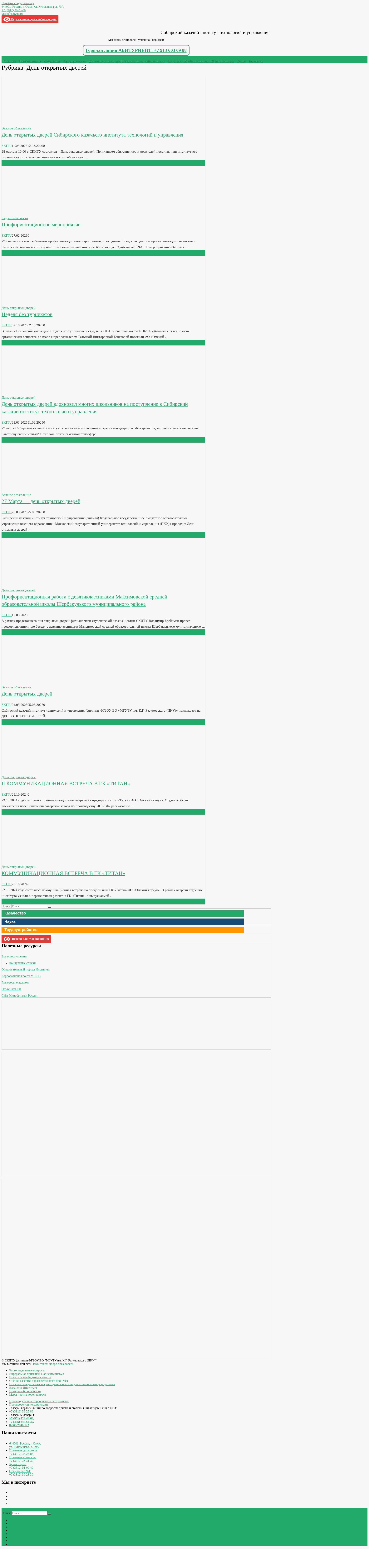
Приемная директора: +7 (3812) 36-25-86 (23, 1452)
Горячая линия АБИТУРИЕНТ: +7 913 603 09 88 (136, 50)
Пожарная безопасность (25, 1391)
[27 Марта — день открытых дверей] (30, 489)
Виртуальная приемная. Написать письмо (36, 1373)
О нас (241, 61)
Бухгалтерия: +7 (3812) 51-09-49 (21, 1466)
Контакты (256, 61)
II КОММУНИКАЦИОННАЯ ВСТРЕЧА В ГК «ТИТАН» (66, 783)
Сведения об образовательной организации (200, 61)
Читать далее (11, 163)
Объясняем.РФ (11, 989)
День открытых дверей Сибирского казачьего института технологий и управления (92, 135)
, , (25, 1445)
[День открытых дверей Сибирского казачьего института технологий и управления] (30, 122)
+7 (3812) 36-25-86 (14, 10)
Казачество (15, 913)
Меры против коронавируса (27, 1394)
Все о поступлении (14, 956)
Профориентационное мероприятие (41, 224)
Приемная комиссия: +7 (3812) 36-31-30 (22, 1459)
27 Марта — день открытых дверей (41, 501)
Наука (9, 921)
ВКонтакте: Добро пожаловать (53, 1363)
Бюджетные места (15, 218)
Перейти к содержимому (18, 3)
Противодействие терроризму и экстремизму (39, 1401)
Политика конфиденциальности (30, 1377)
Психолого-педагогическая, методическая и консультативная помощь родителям (62, 1384)
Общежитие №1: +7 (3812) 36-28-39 (21, 1472)
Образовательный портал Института (26, 969)
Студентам (52, 61)
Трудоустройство (20, 930)
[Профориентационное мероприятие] (30, 212)
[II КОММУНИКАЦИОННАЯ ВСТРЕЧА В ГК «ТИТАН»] (30, 771)
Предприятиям (74, 61)
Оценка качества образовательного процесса (38, 1380)
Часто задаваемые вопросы (27, 1370)
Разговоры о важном (15, 982)
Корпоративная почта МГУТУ (21, 976)
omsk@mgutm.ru (12, 13)
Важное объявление (16, 128)
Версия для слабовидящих (29, 938)
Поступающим (30, 61)
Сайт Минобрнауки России (19, 995)
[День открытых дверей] (30, 681)
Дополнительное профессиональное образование (126, 61)
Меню (9, 57)
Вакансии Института (23, 1387)
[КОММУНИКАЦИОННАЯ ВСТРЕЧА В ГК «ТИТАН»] (30, 861)
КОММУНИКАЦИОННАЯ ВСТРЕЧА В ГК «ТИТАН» (63, 873)
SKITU (7, 146)
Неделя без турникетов (27, 314)
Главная (9, 61)
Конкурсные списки (22, 963)
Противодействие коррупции (28, 1404)
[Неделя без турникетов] (30, 302)
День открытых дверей (19, 308)
